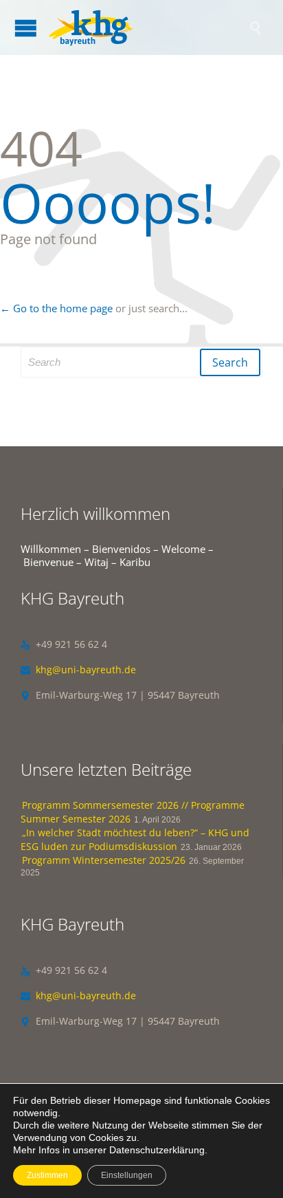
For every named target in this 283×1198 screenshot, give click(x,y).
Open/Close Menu (26, 28)
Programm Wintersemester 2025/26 (103, 860)
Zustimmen (47, 1175)
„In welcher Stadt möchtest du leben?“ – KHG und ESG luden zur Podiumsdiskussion (135, 839)
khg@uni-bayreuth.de (78, 669)
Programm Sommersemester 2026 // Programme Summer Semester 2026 (133, 811)
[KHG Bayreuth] (148, 27)
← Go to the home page (56, 308)
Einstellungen (126, 1175)
